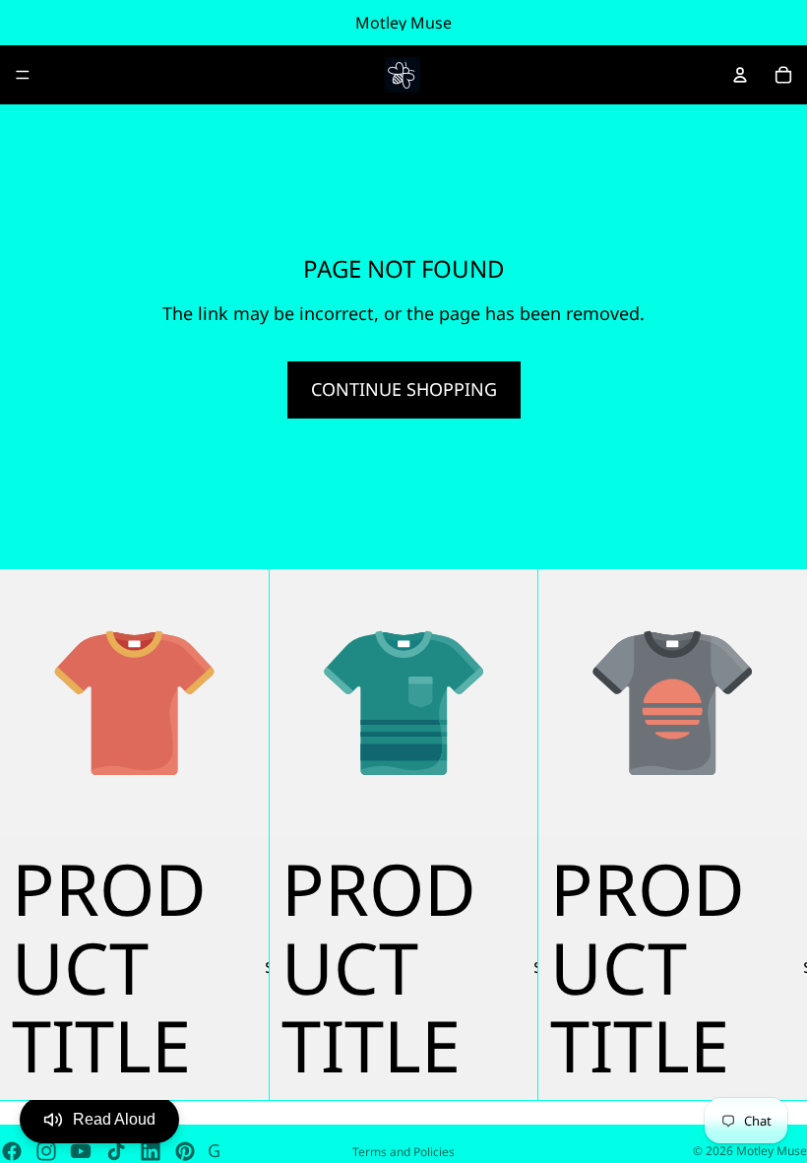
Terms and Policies (403, 1151)
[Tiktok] (116, 1151)
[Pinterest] (185, 1151)
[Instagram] (46, 1151)
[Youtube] (81, 1151)
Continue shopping (404, 389)
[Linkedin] (150, 1151)
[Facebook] (12, 1151)
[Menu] (22, 74)
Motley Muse (771, 1150)
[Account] (740, 75)
